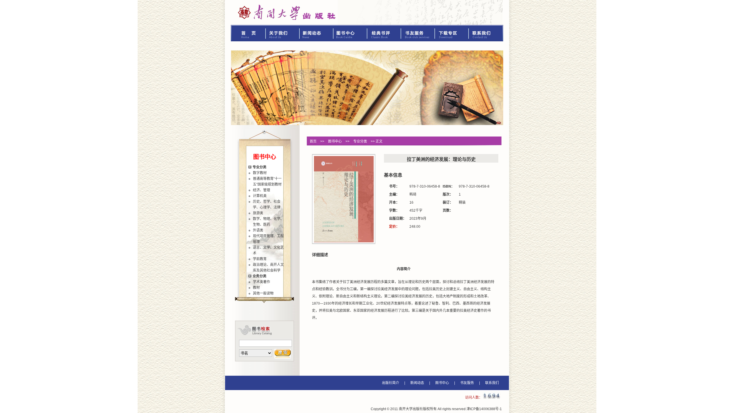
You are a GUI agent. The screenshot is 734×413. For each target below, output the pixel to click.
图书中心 (350, 33)
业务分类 (259, 276)
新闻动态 (316, 33)
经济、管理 (261, 190)
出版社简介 (390, 383)
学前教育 (260, 259)
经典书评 (384, 33)
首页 (248, 33)
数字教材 (260, 173)
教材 (256, 288)
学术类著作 (261, 282)
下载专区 (452, 33)
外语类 (258, 230)
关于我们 (283, 33)
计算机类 (260, 196)
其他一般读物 (263, 293)
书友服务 (418, 33)
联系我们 (486, 33)
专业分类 (259, 167)
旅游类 (258, 213)
